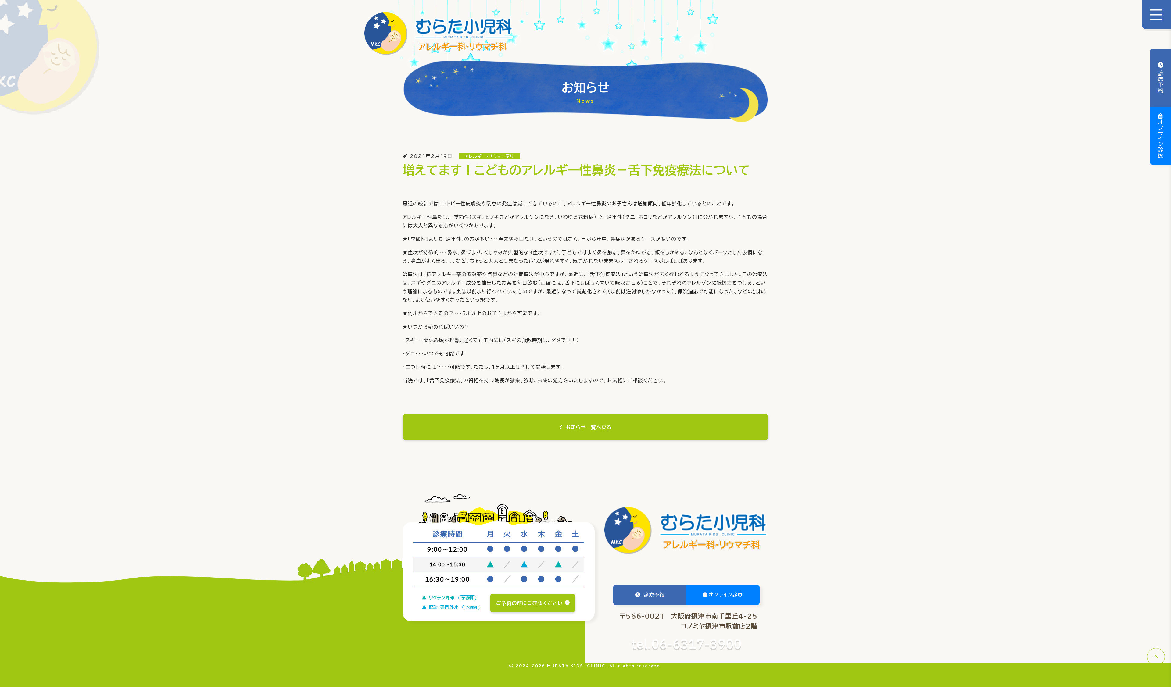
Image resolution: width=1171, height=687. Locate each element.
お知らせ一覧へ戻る (588, 427)
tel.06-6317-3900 (687, 644)
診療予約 (1160, 80)
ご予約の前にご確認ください (529, 603)
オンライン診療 (1160, 138)
